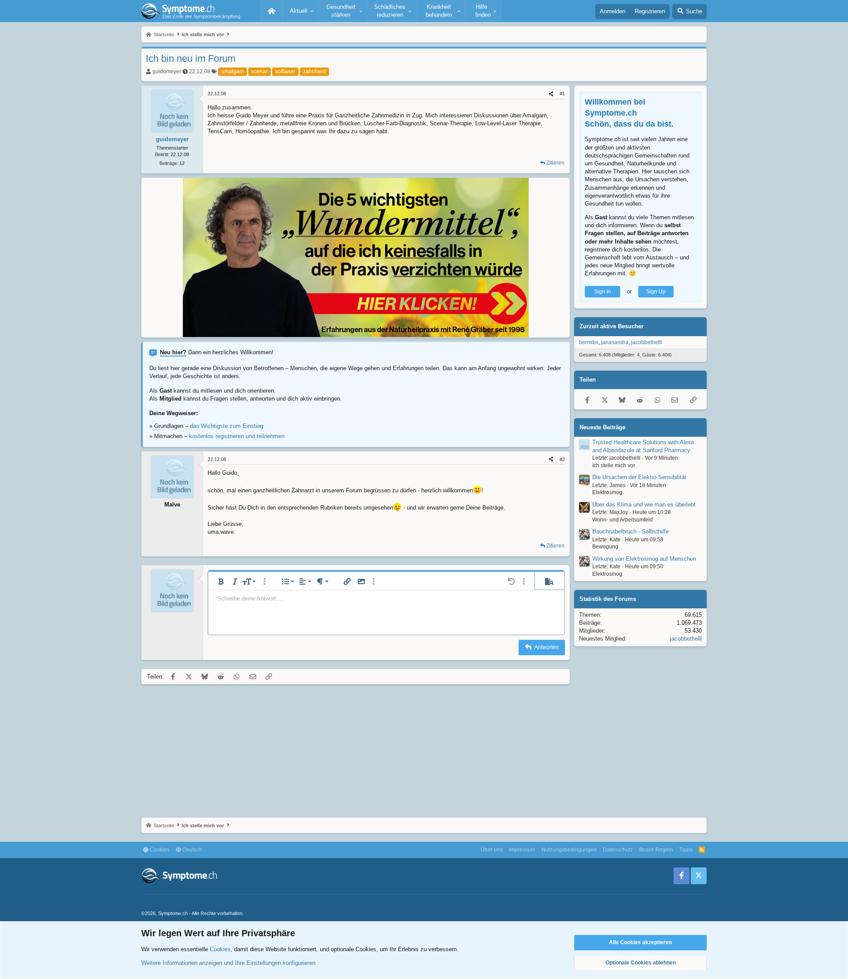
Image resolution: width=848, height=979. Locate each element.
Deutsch (191, 850)
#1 (562, 93)
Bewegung (605, 547)
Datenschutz (618, 850)
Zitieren (555, 163)
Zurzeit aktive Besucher (611, 326)
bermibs (588, 342)
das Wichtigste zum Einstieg (226, 426)
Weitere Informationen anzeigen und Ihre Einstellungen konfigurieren (228, 963)
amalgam (232, 71)
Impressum (522, 850)
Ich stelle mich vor (613, 465)
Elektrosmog (607, 493)
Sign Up (656, 292)
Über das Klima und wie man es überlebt (644, 504)
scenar (259, 71)
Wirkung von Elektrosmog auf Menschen (644, 558)
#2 (562, 459)
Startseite (271, 11)
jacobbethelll (646, 342)
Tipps (686, 850)
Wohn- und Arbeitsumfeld (622, 520)
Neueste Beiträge (602, 427)
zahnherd (314, 71)
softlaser (285, 71)
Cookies (159, 850)
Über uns (492, 850)
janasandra (614, 342)
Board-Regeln (656, 850)
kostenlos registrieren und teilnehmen (236, 436)
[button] (300, 11)
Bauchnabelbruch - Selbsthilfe (630, 532)
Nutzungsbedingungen (569, 850)
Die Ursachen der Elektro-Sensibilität (639, 477)
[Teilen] (550, 93)
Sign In (602, 292)
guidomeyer (166, 71)
